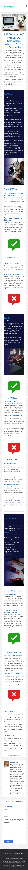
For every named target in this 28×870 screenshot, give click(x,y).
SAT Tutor (11, 199)
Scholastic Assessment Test (14, 755)
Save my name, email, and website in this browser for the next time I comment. (14, 820)
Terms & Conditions (13, 853)
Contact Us (14, 856)
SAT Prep (7, 323)
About (6, 853)
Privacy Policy (20, 853)
